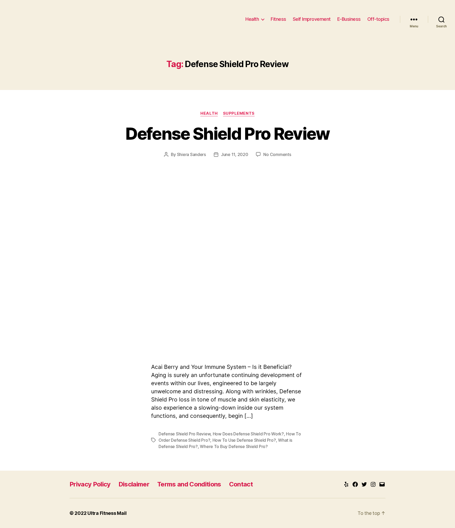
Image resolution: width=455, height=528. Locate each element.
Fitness (278, 19)
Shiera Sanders (191, 154)
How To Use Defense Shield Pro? (244, 440)
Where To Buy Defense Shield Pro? (234, 446)
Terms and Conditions (189, 484)
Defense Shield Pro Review (227, 133)
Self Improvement (312, 19)
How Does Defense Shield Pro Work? (248, 433)
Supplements (239, 113)
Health (252, 19)
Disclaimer (133, 484)
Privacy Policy (90, 484)
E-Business (349, 19)
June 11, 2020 (234, 154)
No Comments (277, 154)
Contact (241, 484)
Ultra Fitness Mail (106, 513)
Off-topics (378, 19)
